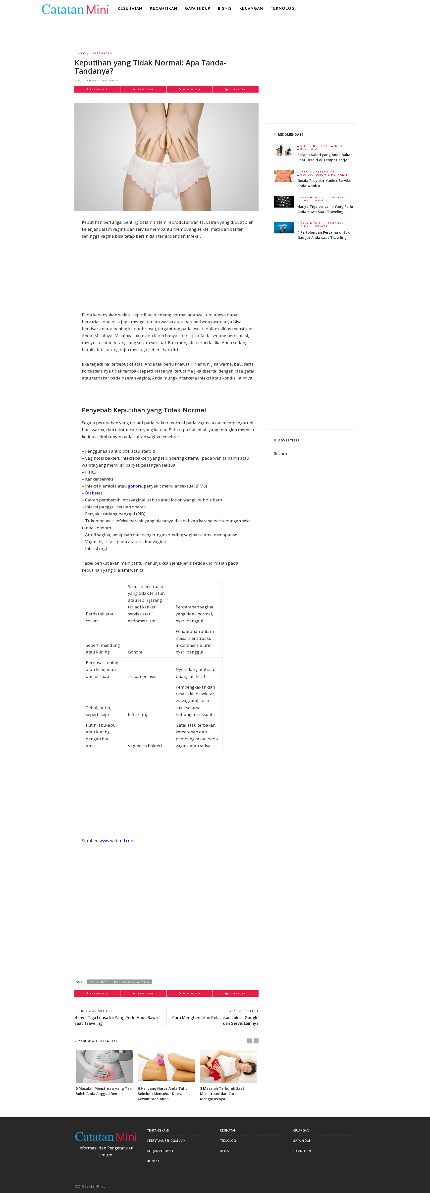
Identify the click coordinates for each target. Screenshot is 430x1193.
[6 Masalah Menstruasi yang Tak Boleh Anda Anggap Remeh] (104, 1066)
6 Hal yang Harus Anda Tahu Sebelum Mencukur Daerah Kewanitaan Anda (163, 1093)
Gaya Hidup (197, 9)
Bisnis (225, 9)
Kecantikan (163, 9)
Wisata (321, 200)
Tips (304, 200)
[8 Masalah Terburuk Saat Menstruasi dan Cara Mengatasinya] (228, 1066)
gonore (135, 486)
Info (81, 53)
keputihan (99, 981)
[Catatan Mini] (75, 8)
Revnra (280, 453)
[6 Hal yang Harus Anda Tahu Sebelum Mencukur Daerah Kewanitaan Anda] (166, 1066)
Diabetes (94, 493)
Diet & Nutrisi (313, 145)
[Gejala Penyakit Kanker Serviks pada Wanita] (284, 175)
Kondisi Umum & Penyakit (324, 174)
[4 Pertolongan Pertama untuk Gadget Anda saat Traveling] (284, 227)
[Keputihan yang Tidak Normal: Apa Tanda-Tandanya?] (166, 157)
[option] (104, 1073)
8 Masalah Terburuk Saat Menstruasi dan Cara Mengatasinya (222, 1093)
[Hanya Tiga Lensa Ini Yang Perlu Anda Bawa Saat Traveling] (284, 201)
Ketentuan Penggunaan (166, 1141)
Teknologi (283, 9)
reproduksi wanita (131, 981)
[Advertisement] (215, 31)
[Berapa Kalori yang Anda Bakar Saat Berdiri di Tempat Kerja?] (284, 150)
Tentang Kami (158, 1130)
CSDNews (89, 80)
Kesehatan (130, 9)
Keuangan (251, 9)
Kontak (153, 1161)
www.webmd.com (117, 840)
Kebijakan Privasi (160, 1151)
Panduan (336, 197)
